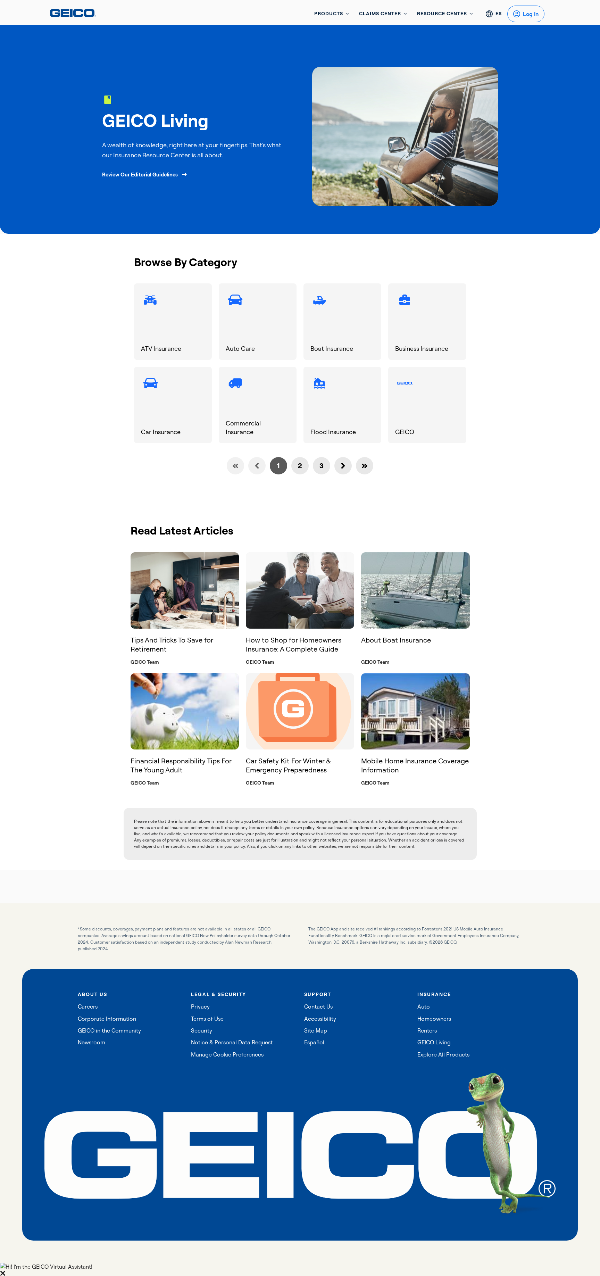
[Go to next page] (343, 465)
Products (328, 13)
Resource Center (442, 13)
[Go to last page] (364, 465)
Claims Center (380, 13)
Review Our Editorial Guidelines (140, 174)
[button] (300, 1269)
